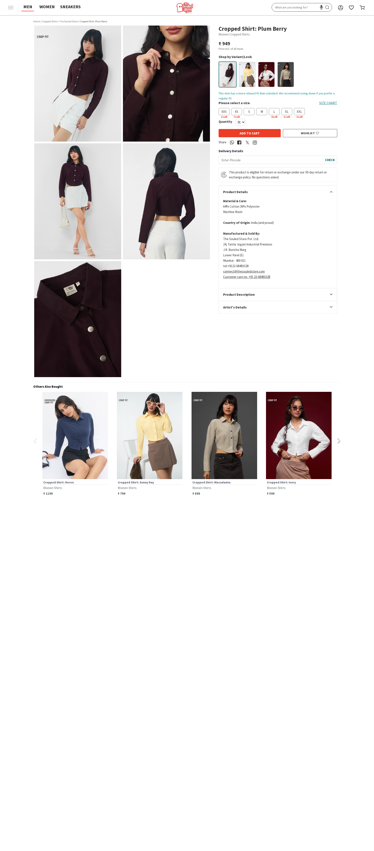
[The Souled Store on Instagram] (255, 142)
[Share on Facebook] (239, 142)
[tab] (278, 192)
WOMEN (47, 6)
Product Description (239, 295)
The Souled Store (68, 21)
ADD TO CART (250, 133)
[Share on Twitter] (247, 142)
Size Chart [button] (328, 103)
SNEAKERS (70, 6)
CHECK (330, 160)
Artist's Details (235, 307)
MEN (27, 6)
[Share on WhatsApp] (232, 142)
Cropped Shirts (50, 21)
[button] (77, 84)
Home (36, 21)
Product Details (235, 192)
